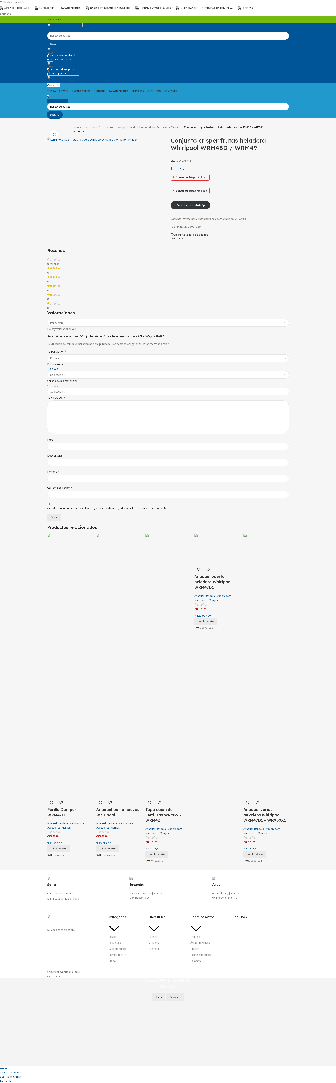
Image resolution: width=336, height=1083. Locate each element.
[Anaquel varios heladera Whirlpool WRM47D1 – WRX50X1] (266, 665)
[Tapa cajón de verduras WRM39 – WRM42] (168, 665)
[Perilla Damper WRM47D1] (70, 665)
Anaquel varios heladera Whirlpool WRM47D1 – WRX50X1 (264, 815)
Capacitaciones (117, 948)
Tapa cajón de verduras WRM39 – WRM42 (163, 815)
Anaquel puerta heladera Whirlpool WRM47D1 (213, 582)
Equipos (113, 936)
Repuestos (115, 942)
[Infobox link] (168, 497)
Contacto (153, 948)
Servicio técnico (117, 954)
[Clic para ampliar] (54, 134)
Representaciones (200, 954)
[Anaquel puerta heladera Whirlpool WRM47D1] (217, 549)
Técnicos (153, 936)
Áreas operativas (200, 942)
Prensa (113, 960)
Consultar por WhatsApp (191, 205)
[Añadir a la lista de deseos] (61, 802)
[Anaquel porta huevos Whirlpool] (119, 665)
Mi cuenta (154, 942)
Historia (194, 948)
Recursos (195, 960)
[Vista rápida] (51, 802)
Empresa (195, 936)
